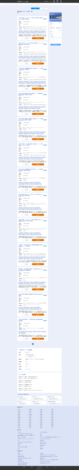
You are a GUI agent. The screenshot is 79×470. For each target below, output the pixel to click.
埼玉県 (41, 409)
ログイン (50, 1)
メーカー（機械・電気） (43, 432)
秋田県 (19, 422)
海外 (52, 427)
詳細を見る (38, 38)
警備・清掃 (19, 443)
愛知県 (41, 414)
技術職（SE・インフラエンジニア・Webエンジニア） (48, 454)
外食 (18, 448)
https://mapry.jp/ (28, 369)
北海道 (41, 419)
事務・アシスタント (21, 454)
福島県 (19, 420)
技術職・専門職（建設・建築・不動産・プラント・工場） (48, 456)
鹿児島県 (19, 417)
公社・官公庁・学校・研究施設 (22, 446)
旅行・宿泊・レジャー (43, 441)
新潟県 (52, 425)
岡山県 (41, 422)
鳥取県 (30, 425)
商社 (41, 433)
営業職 (19, 453)
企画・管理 (42, 453)
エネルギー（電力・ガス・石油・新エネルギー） (25, 441)
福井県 (41, 427)
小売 (18, 440)
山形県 (41, 420)
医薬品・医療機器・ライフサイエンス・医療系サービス (26, 435)
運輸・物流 (42, 440)
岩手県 (30, 420)
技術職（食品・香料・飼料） (22, 464)
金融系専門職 (20, 459)
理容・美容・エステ (43, 443)
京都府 (41, 412)
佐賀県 (19, 419)
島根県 (52, 424)
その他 (41, 446)
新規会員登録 (46, 1)
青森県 (52, 420)
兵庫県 (30, 412)
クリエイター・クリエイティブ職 (45, 461)
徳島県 (41, 424)
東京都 (19, 409)
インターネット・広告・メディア (45, 438)
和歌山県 (30, 414)
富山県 (30, 427)
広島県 (30, 422)
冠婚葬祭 (41, 448)
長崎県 (52, 417)
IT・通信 (19, 432)
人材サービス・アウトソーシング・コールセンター (25, 438)
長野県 (41, 425)
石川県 (19, 427)
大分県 (30, 417)
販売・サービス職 (20, 461)
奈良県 (19, 414)
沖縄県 (41, 417)
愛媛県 (19, 424)
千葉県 (52, 409)
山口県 (30, 424)
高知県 (19, 425)
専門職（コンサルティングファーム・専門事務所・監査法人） (49, 459)
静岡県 (52, 414)
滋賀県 (52, 412)
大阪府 (19, 412)
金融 (41, 435)
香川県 (52, 422)
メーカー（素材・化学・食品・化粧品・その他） (25, 433)
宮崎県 (30, 419)
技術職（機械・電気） (21, 456)
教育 (18, 445)
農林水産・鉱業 (42, 445)
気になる (27, 38)
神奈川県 (30, 409)
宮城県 (52, 419)
